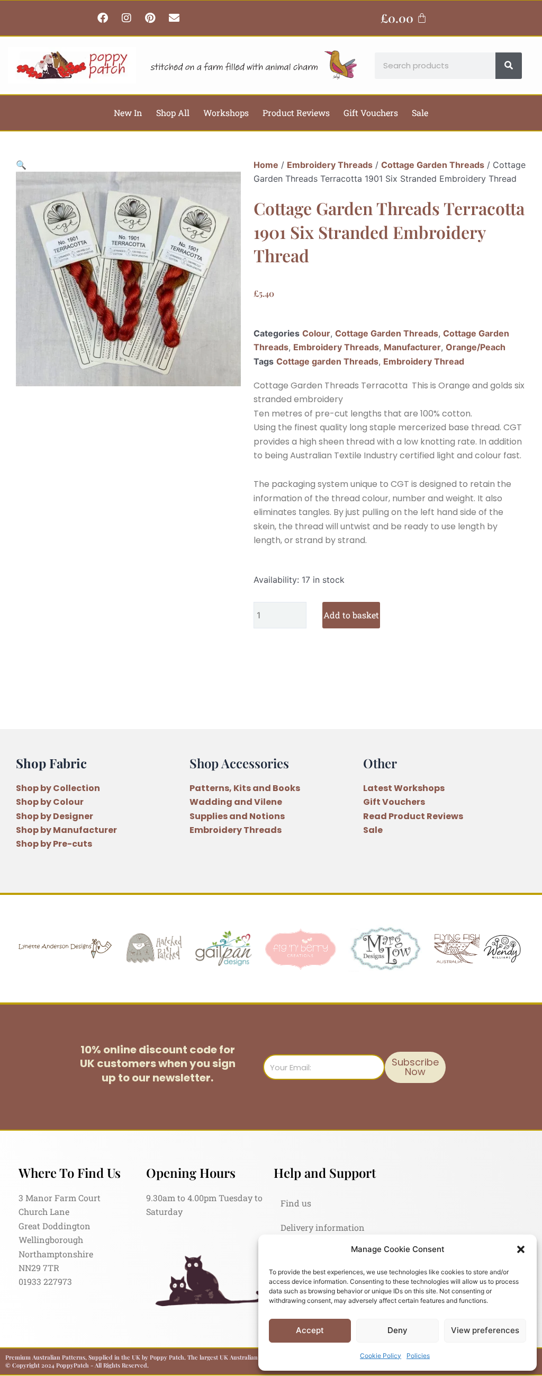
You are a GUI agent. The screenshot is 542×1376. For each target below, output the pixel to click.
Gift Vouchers (371, 112)
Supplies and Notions (237, 816)
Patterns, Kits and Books (244, 788)
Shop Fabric (51, 762)
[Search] (508, 65)
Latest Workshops (404, 788)
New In (128, 112)
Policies (418, 1356)
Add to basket (351, 614)
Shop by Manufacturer (66, 830)
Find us (296, 1203)
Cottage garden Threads (327, 361)
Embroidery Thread (423, 361)
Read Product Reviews (413, 816)
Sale (420, 112)
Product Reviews (296, 112)
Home (266, 164)
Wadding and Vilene (235, 802)
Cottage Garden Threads (432, 164)
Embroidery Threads (330, 164)
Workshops (226, 112)
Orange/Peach (475, 347)
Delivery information (323, 1227)
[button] (521, 1249)
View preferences (485, 1330)
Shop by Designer (54, 816)
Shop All (172, 112)
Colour (316, 333)
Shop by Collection (58, 788)
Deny (397, 1330)
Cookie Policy (380, 1356)
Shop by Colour (50, 802)
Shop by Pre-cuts (54, 844)
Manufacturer (412, 347)
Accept (310, 1330)
